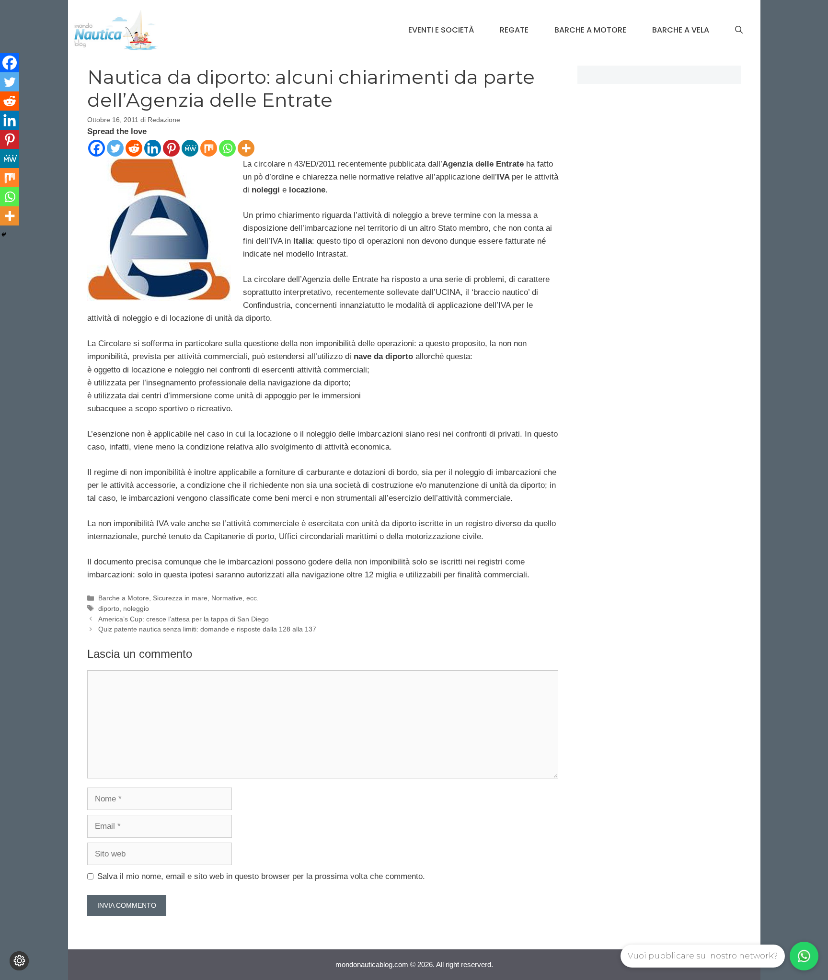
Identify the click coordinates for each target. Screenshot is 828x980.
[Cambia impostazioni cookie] (19, 960)
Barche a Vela (680, 29)
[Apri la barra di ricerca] (739, 30)
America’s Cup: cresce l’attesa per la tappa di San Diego (183, 619)
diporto (108, 608)
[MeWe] (190, 148)
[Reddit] (134, 148)
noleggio (136, 608)
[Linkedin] (152, 148)
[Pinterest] (171, 148)
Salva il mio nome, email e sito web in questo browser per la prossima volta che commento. (261, 876)
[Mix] (208, 148)
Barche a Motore (590, 29)
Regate (514, 29)
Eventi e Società (441, 29)
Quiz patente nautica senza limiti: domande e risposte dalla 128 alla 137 (207, 629)
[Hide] (4, 234)
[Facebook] (96, 148)
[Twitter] (115, 148)
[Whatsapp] (227, 148)
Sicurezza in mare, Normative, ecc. (206, 598)
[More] (246, 148)
